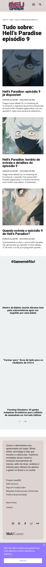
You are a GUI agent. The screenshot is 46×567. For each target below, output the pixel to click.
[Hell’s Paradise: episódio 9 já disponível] (23, 67)
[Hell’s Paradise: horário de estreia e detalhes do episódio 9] (23, 135)
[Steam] (37, 523)
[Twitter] (19, 523)
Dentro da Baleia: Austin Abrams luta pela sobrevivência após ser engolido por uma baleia (23, 310)
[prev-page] (20, 421)
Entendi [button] (23, 561)
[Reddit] (31, 523)
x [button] (44, 544)
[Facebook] (25, 523)
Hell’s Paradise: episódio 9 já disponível (21, 93)
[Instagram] (12, 523)
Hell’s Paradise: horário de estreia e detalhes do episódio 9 (21, 163)
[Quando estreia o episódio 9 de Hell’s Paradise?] (23, 206)
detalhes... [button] (8, 554)
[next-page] (25, 421)
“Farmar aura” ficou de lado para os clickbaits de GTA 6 (23, 361)
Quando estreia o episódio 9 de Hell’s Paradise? (22, 232)
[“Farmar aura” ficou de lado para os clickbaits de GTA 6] (23, 337)
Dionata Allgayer (10, 100)
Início (5, 20)
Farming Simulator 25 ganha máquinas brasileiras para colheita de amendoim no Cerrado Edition (23, 412)
